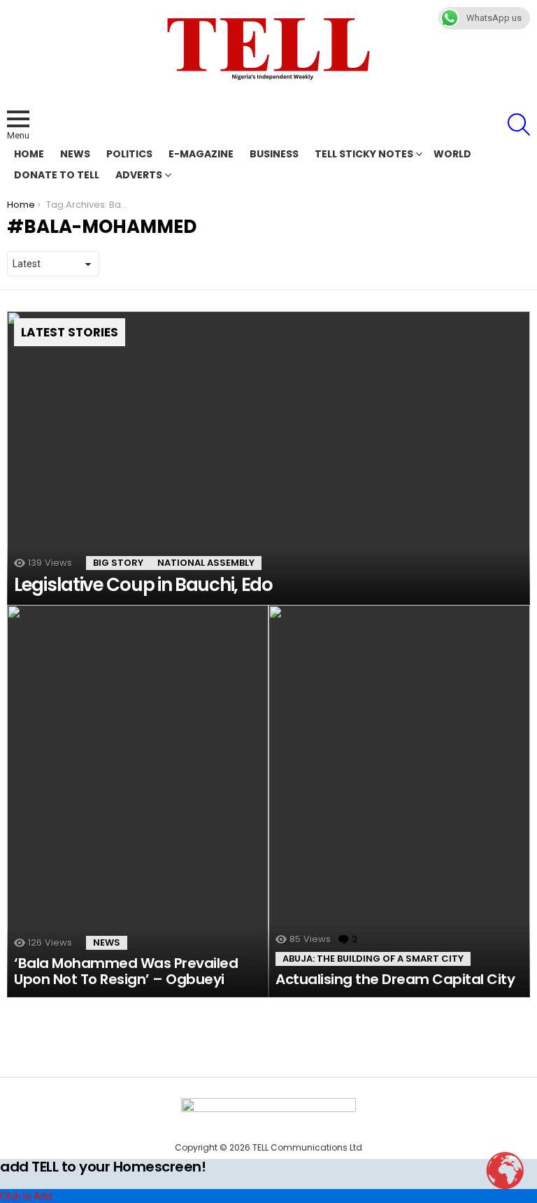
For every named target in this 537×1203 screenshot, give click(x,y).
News (75, 154)
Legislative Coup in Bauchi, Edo (143, 584)
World (452, 154)
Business (274, 154)
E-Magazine (201, 154)
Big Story (118, 562)
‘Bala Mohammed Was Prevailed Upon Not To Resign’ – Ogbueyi (126, 971)
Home (29, 154)
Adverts (138, 175)
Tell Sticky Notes (364, 154)
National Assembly (206, 562)
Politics (129, 154)
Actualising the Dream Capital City (395, 979)
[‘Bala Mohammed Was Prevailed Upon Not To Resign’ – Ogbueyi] (137, 801)
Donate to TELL (56, 175)
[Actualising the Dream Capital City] (399, 801)
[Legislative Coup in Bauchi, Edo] (268, 458)
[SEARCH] (519, 124)
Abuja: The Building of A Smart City (373, 958)
